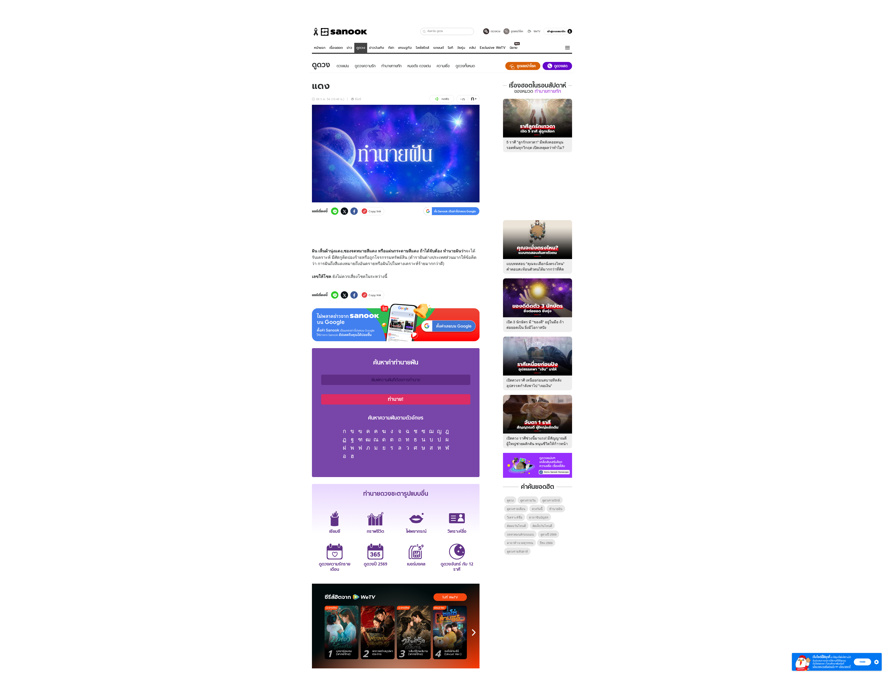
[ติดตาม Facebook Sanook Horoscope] (537, 465)
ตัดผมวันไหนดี (516, 526)
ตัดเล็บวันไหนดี (542, 526)
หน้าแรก (320, 47)
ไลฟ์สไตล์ (422, 47)
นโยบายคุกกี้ (845, 666)
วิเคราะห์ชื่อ (514, 517)
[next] (474, 632)
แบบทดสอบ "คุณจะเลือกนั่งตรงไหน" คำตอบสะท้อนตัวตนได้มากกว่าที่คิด (535, 266)
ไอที (450, 47)
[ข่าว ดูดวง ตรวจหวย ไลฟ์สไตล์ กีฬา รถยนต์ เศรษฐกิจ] (339, 32)
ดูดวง (360, 47)
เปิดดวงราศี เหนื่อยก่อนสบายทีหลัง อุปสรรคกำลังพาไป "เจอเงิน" (533, 382)
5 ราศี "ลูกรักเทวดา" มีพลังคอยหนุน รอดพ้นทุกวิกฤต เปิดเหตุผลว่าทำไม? (535, 144)
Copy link (375, 211)
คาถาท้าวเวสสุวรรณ (520, 543)
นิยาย (513, 47)
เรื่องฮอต (336, 47)
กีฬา (391, 47)
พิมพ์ (358, 99)
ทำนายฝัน (452, 251)
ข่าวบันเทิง (376, 47)
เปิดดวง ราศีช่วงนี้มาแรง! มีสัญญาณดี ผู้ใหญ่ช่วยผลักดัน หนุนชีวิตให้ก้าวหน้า (537, 440)
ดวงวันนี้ (537, 509)
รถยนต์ (438, 47)
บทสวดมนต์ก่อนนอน (520, 534)
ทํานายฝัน (555, 509)
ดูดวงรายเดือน (516, 509)
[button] (424, 31)
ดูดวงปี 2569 (548, 534)
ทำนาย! (396, 399)
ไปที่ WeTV (450, 597)
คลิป (472, 47)
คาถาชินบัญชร (538, 517)
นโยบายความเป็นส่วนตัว (824, 666)
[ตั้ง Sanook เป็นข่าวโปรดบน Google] (396, 322)
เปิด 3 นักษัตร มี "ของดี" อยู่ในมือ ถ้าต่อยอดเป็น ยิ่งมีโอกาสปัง (535, 324)
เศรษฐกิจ (405, 47)
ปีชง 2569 (546, 543)
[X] (344, 211)
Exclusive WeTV (493, 47)
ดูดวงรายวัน (528, 500)
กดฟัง (445, 99)
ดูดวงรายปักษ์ (551, 500)
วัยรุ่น (461, 47)
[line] (334, 211)
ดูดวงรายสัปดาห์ (517, 551)
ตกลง (862, 661)
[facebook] (354, 211)
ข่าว (349, 47)
